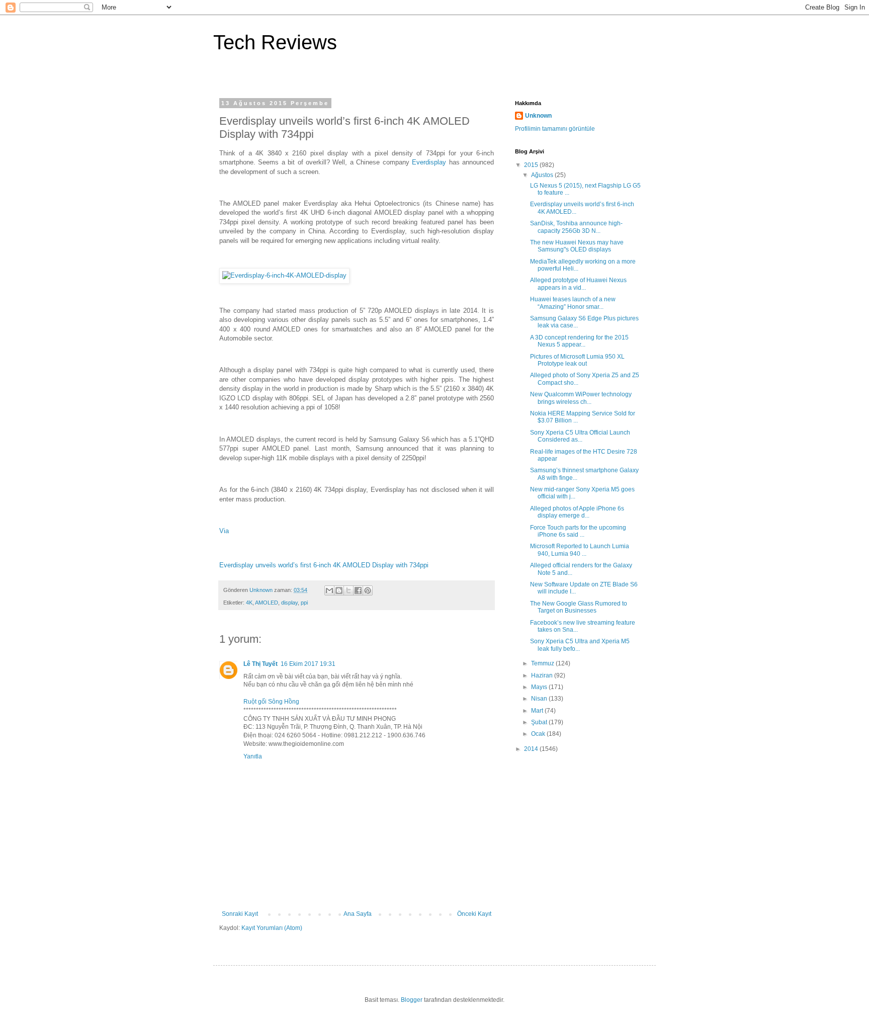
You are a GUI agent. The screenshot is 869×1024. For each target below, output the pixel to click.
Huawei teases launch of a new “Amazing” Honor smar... (573, 303)
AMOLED (266, 603)
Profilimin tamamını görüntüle (555, 128)
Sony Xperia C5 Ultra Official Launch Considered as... (580, 436)
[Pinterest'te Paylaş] (368, 590)
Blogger (411, 999)
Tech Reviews (275, 42)
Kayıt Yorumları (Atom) (271, 927)
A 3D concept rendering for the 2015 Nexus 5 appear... (579, 341)
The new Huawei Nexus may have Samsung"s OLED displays (577, 246)
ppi (304, 603)
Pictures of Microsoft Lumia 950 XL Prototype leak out (577, 360)
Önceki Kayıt (474, 913)
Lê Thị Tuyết (260, 663)
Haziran (542, 675)
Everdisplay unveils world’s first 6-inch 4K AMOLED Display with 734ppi (323, 565)
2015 (532, 164)
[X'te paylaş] (348, 590)
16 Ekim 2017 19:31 (308, 663)
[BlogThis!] (339, 590)
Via (224, 531)
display (289, 603)
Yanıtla (252, 756)
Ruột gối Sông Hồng (271, 701)
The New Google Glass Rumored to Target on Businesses (578, 607)
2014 (532, 748)
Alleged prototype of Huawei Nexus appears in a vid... (578, 284)
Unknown (538, 115)
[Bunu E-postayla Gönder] (329, 590)
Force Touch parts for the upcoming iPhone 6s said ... (578, 531)
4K (249, 603)
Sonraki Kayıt (240, 913)
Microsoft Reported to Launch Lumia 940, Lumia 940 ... (579, 550)
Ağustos (543, 175)
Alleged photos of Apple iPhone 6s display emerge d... (577, 512)
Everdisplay (429, 162)
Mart (538, 710)
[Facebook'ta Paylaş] (358, 590)
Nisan (540, 698)
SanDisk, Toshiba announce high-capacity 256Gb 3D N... (576, 227)
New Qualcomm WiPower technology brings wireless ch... (581, 398)
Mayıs (540, 687)
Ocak (539, 733)
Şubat (540, 722)
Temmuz (543, 663)
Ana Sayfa (357, 913)
